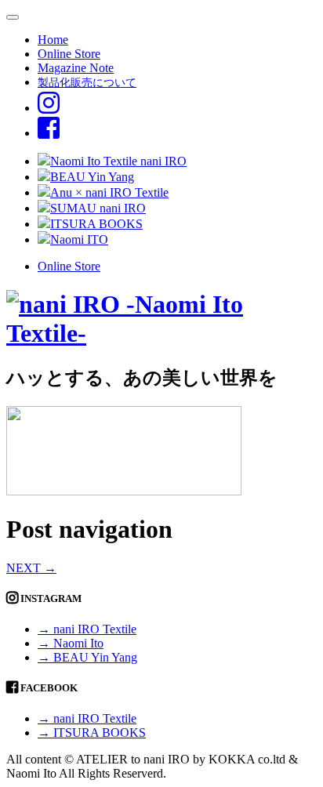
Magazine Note (76, 67)
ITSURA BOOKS (96, 223)
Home (53, 39)
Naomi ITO (79, 239)
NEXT (31, 568)
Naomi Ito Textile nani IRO (118, 161)
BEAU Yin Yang (92, 176)
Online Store (69, 53)
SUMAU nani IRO (98, 208)
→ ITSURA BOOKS (92, 732)
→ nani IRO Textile (87, 629)
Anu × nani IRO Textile (109, 192)
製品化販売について (87, 82)
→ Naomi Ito (70, 643)
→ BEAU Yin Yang (87, 657)
